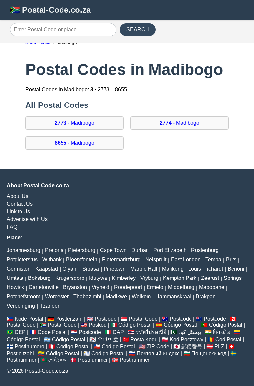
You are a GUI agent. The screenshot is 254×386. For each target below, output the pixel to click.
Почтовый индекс (158, 353)
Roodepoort (128, 287)
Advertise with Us (27, 219)
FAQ (12, 227)
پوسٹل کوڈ (189, 332)
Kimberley (124, 278)
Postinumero (29, 346)
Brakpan (206, 296)
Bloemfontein (81, 259)
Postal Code (143, 319)
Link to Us (18, 211)
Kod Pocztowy (186, 339)
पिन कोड (221, 332)
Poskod (97, 325)
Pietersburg (81, 250)
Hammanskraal (173, 296)
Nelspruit (155, 259)
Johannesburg (23, 250)
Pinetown (115, 269)
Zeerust (210, 278)
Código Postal (135, 325)
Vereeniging (21, 306)
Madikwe (116, 296)
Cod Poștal (228, 339)
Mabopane (211, 287)
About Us (17, 196)
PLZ (219, 346)
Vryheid (100, 287)
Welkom (141, 296)
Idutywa (98, 278)
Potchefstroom (23, 296)
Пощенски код (208, 353)
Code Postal (52, 332)
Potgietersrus (22, 259)
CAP (118, 332)
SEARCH (137, 29)
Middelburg (181, 287)
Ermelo (155, 287)
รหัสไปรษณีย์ (151, 332)
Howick (15, 287)
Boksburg (39, 278)
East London (186, 259)
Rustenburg (205, 250)
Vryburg (149, 278)
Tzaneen (50, 306)
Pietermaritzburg (121, 259)
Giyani (70, 269)
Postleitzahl (69, 319)
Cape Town (113, 250)
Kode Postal (29, 319)
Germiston (19, 269)
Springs (233, 278)
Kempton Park (179, 278)
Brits (231, 259)
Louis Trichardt (205, 269)
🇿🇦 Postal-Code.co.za (50, 9)
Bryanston (75, 287)
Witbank (52, 259)
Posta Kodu (144, 339)
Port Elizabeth (170, 250)
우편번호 (107, 339)
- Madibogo (74, 123)
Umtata (15, 278)
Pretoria (54, 250)
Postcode (106, 319)
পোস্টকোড (57, 360)
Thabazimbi (87, 296)
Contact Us (20, 204)
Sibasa (90, 269)
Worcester (57, 296)
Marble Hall (143, 269)
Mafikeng (173, 269)
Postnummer (21, 360)
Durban (140, 250)
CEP (20, 332)
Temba (213, 259)
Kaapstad (46, 269)
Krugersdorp (69, 278)
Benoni (236, 269)
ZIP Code (158, 346)
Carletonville (44, 287)
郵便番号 (191, 346)
